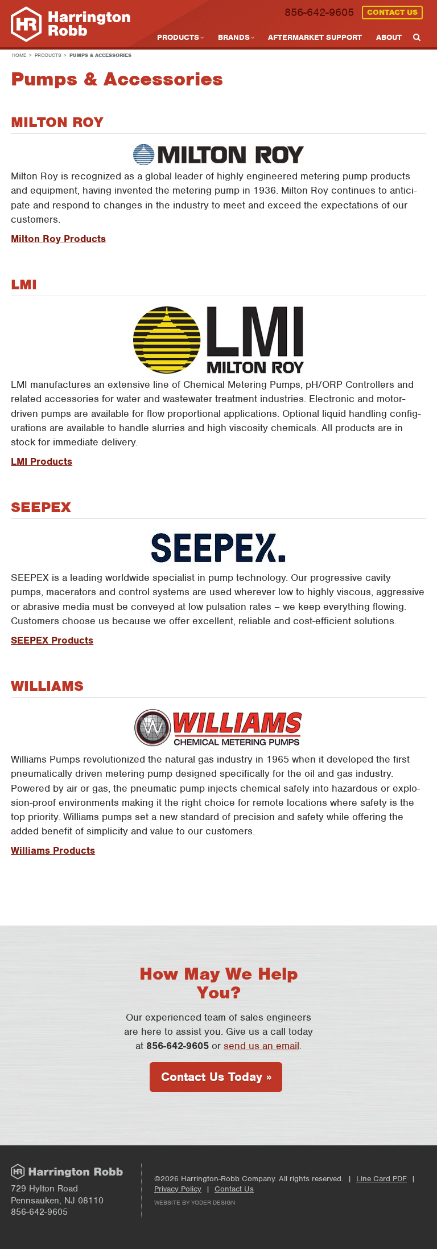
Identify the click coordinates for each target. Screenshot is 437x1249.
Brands (234, 37)
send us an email (261, 1045)
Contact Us (392, 12)
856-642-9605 (319, 12)
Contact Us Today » (216, 1076)
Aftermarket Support (315, 37)
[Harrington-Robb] (70, 25)
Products (178, 37)
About (389, 37)
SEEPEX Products (52, 640)
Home (19, 55)
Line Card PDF (381, 1179)
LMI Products (41, 461)
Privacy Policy (177, 1189)
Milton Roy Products (58, 238)
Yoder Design (213, 1202)
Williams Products (53, 850)
